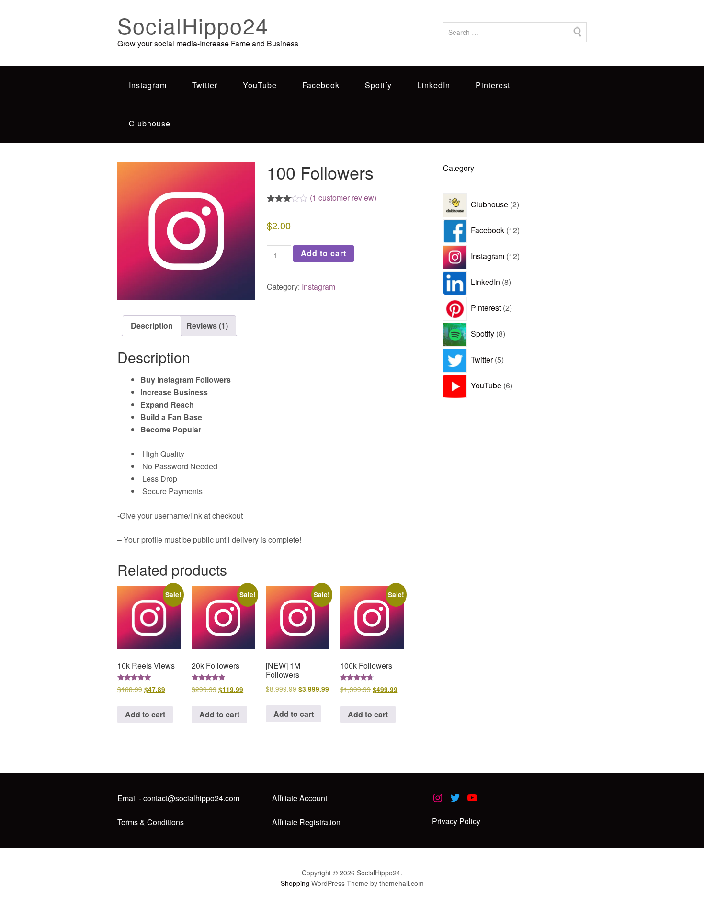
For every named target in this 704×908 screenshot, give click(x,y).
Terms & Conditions (150, 822)
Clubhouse (149, 123)
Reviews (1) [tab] (207, 325)
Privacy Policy (456, 821)
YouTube (260, 85)
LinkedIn (433, 85)
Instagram (148, 85)
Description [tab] (152, 325)
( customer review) (343, 197)
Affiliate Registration (306, 822)
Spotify (378, 85)
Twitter (204, 85)
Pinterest (493, 85)
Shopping (295, 883)
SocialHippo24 (193, 25)
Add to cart (323, 253)
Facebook (321, 85)
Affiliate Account (299, 798)
